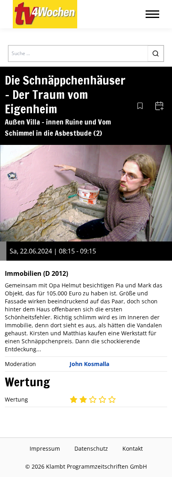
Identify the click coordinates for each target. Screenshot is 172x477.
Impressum (45, 448)
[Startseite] (45, 14)
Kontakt (132, 448)
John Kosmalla (89, 364)
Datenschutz (91, 448)
